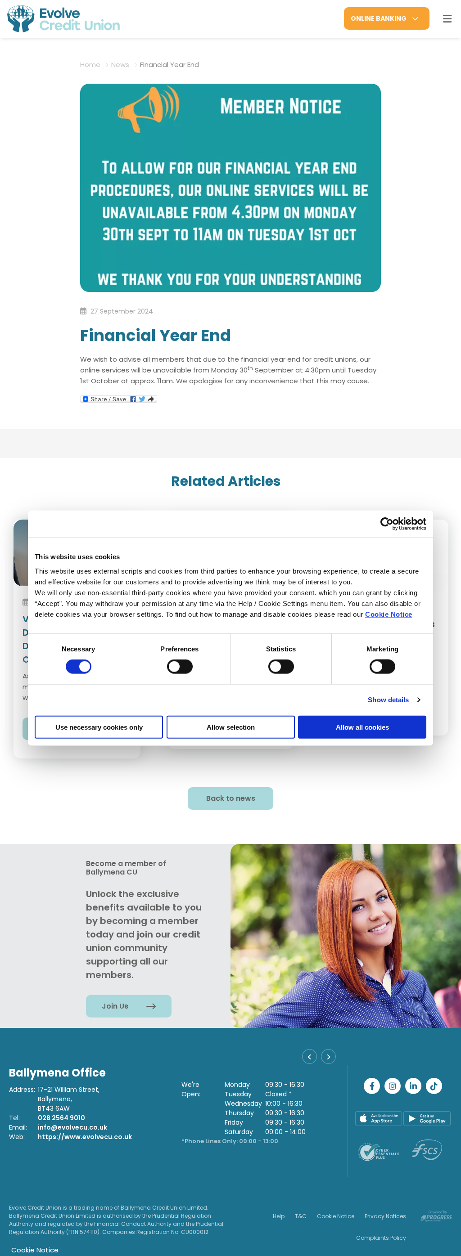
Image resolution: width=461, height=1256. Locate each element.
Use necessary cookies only (99, 727)
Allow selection (231, 727)
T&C (301, 1216)
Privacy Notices (385, 1216)
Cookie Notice (388, 614)
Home (90, 64)
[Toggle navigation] (447, 19)
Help (279, 1216)
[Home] (56, 19)
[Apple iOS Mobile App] (378, 1118)
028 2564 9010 (61, 1117)
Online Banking (379, 18)
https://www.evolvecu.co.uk (85, 1136)
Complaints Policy (381, 1238)
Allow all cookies (362, 727)
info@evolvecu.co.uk (72, 1127)
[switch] (180, 666)
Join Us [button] (115, 1006)
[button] (309, 1056)
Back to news (230, 798)
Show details (388, 700)
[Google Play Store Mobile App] (427, 1118)
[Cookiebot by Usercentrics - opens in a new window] (387, 524)
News (120, 64)
